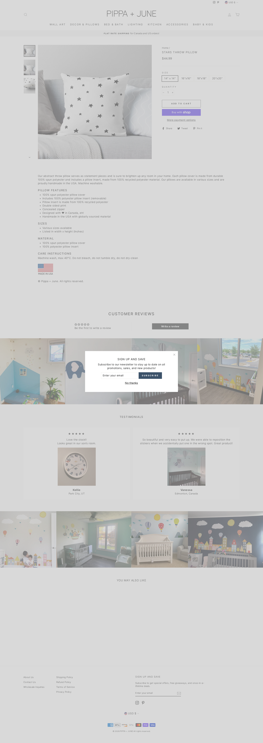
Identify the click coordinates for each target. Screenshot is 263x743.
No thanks (131, 382)
